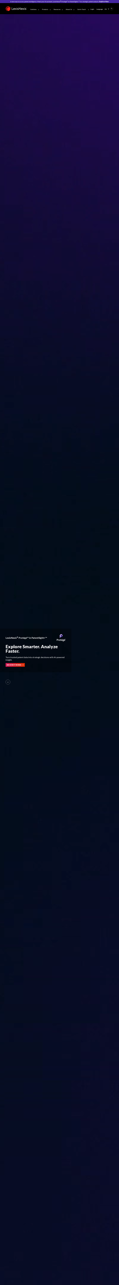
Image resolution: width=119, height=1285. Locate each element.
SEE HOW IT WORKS (14, 665)
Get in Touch (81, 9)
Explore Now (104, 1)
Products (45, 9)
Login (92, 9)
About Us (69, 9)
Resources (57, 9)
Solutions (33, 9)
